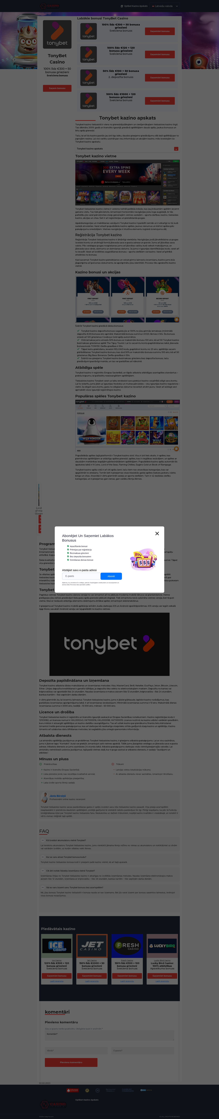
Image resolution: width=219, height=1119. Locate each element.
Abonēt (111, 576)
